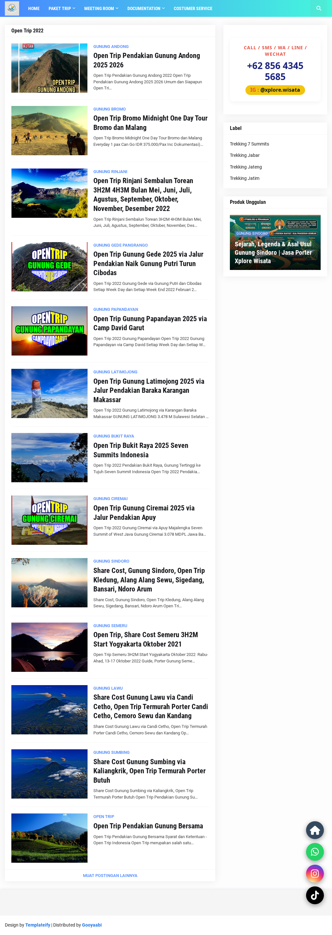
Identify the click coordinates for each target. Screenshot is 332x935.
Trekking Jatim (244, 178)
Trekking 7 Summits (249, 143)
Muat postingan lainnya (110, 875)
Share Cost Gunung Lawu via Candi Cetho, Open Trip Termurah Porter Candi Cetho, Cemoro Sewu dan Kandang (150, 706)
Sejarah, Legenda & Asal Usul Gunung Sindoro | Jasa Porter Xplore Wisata (273, 252)
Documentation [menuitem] (143, 8)
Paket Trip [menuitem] (60, 8)
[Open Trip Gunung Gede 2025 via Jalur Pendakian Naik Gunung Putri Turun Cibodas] (49, 266)
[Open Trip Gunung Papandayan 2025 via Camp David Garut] (49, 331)
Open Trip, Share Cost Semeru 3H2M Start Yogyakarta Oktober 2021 (145, 639)
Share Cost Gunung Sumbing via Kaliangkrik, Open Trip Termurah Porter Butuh (149, 771)
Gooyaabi (92, 925)
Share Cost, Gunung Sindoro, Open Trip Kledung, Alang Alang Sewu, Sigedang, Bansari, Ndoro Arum (149, 580)
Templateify (37, 925)
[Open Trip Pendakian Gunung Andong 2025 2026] (49, 68)
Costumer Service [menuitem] (193, 8)
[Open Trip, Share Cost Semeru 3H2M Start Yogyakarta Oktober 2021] (49, 647)
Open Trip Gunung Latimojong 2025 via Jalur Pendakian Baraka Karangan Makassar (148, 390)
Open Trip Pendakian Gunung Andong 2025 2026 (146, 60)
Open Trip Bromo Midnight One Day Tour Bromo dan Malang (150, 123)
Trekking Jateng (246, 166)
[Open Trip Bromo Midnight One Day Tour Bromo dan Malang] (49, 130)
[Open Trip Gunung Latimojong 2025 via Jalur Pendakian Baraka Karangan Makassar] (49, 393)
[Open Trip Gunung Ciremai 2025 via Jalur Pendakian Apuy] (49, 520)
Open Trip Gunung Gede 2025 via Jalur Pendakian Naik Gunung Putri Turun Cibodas (148, 263)
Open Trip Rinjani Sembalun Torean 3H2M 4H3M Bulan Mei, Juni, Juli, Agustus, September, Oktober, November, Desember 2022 (143, 195)
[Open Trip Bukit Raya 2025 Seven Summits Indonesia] (49, 457)
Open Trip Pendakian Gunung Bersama (148, 826)
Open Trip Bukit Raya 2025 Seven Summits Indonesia (140, 450)
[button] (318, 8)
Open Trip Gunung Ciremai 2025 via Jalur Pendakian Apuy (144, 512)
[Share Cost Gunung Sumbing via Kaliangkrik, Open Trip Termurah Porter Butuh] (49, 774)
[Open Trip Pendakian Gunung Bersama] (49, 838)
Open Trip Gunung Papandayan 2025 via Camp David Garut (150, 323)
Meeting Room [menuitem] (99, 8)
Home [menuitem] (34, 8)
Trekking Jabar (245, 155)
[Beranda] (315, 830)
